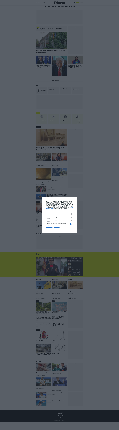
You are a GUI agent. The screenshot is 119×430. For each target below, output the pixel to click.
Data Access (59, 230)
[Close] (75, 199)
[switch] (71, 214)
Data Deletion (54, 230)
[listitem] (59, 211)
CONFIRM (53, 227)
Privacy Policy (65, 230)
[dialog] (59, 215)
